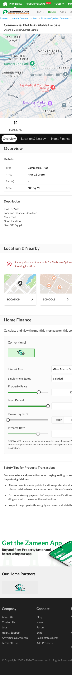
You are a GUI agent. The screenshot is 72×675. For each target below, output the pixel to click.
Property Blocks (38, 3)
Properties (15, 4)
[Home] (5, 4)
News (39, 622)
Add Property (44, 643)
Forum (40, 627)
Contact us (8, 622)
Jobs (4, 627)
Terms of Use (10, 643)
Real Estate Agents (47, 637)
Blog (39, 617)
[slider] (39, 392)
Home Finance (60, 138)
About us (7, 617)
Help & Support (11, 632)
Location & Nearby (33, 138)
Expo (39, 632)
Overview (9, 138)
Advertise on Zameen (15, 637)
